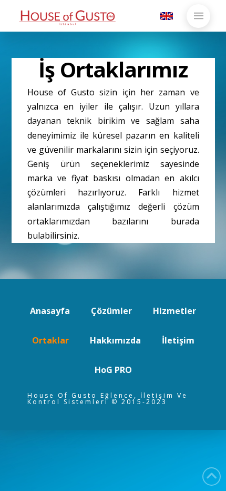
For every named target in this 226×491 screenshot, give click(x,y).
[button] (198, 16)
